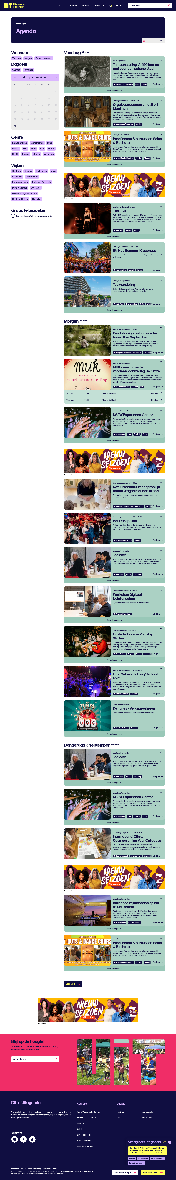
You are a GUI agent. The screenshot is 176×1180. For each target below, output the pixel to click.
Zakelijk (80, 1129)
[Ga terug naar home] (14, 5)
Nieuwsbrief (99, 5)
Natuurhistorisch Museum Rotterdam (129, 506)
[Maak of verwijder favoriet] (161, 60)
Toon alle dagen (113, 90)
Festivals (120, 1112)
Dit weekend (143, 1158)
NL (117, 5)
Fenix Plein (119, 304)
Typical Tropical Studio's (124, 158)
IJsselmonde (32, 176)
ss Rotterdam (121, 923)
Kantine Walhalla (122, 694)
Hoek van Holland (20, 199)
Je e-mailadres (19, 1059)
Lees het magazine (85, 1146)
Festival (16, 148)
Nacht (15, 154)
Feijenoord (17, 176)
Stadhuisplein (121, 270)
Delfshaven (41, 171)
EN (123, 5)
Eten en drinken (19, 143)
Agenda (62, 5)
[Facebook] (23, 1139)
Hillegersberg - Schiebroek (24, 193)
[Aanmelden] (56, 1059)
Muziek (51, 148)
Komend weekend (43, 58)
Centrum (16, 171)
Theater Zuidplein (122, 387)
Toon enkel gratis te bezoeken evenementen (34, 216)
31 (15, 126)
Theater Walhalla (122, 728)
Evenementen (37, 143)
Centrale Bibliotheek (123, 614)
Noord (53, 171)
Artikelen (85, 5)
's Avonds (28, 70)
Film (25, 148)
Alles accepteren (150, 1173)
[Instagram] (14, 1139)
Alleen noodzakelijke (122, 1173)
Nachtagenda (147, 1112)
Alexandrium (120, 434)
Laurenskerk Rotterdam (124, 124)
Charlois (28, 171)
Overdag (16, 70)
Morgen (28, 58)
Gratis (34, 148)
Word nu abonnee (84, 1141)
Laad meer (70, 984)
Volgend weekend (157, 1158)
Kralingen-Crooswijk (41, 182)
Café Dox (119, 230)
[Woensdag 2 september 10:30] (114, 393)
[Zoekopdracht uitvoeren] (169, 5)
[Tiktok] (32, 1139)
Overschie (36, 188)
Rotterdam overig (20, 182)
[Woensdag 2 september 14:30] (114, 400)
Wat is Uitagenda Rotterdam (88, 1112)
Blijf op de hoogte (84, 1135)
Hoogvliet (36, 199)
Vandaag (16, 58)
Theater (25, 154)
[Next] (55, 77)
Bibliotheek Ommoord (124, 540)
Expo (49, 143)
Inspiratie (73, 5)
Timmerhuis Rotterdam (124, 84)
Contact (80, 1123)
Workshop (49, 154)
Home (18, 24)
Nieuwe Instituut (122, 856)
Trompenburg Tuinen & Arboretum (128, 353)
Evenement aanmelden (154, 41)
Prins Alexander (19, 188)
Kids (42, 148)
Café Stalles (120, 654)
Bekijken (156, 84)
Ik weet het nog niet (136, 1163)
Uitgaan (36, 154)
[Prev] (15, 77)
